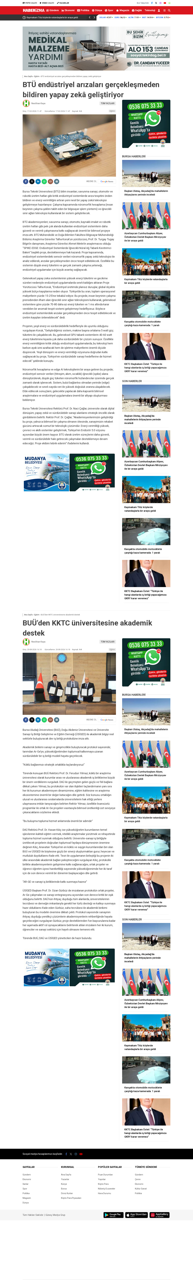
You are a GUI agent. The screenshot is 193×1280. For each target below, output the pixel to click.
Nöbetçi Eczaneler (106, 1188)
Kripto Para (103, 1184)
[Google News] (107, 181)
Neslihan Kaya (38, 103)
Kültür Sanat (141, 1188)
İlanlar (25, 1184)
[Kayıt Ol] (159, 10)
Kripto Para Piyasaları (71, 1198)
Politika (85, 10)
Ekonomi (69, 10)
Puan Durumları (105, 1174)
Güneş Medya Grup (55, 1215)
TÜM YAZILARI (107, 103)
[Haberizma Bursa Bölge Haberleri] (34, 12)
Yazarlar (65, 1179)
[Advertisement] (183, 69)
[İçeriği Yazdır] (56, 181)
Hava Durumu (104, 1193)
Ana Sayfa (66, 1174)
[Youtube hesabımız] (165, 3)
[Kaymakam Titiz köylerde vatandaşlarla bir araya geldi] (146, 261)
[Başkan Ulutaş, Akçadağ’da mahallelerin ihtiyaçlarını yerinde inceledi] (146, 173)
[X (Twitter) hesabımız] (156, 3)
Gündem (54, 10)
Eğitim (112, 111)
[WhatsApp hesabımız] (169, 3)
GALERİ (31, 3)
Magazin (124, 10)
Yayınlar (102, 1179)
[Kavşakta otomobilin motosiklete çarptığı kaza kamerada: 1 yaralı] (146, 304)
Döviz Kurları (67, 1193)
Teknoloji (150, 10)
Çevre (138, 1179)
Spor (110, 10)
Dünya (98, 10)
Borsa (64, 1188)
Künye (64, 1184)
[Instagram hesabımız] (160, 3)
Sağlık (138, 10)
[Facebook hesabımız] (152, 3)
